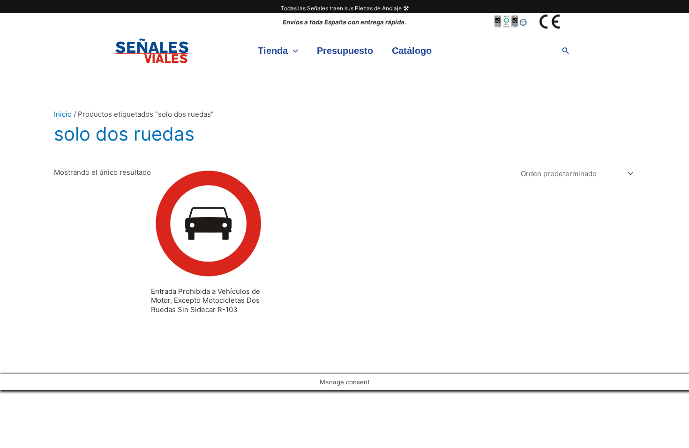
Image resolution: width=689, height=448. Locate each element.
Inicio (63, 114)
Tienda (273, 50)
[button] (293, 51)
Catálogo (412, 50)
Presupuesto (345, 50)
